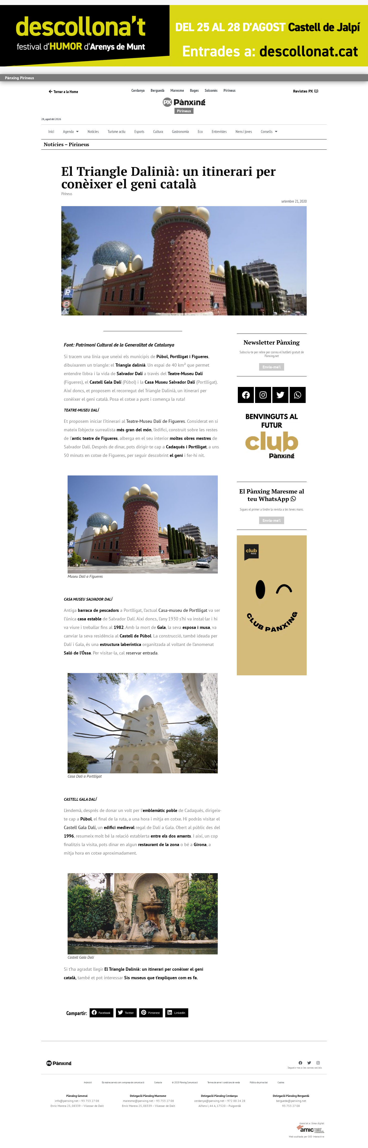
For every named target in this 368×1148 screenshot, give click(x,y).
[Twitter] (280, 395)
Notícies (93, 131)
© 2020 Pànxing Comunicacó (185, 1082)
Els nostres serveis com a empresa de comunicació (123, 1082)
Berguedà (157, 90)
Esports (139, 131)
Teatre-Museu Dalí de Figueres (155, 421)
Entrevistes (219, 131)
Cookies (281, 1082)
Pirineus (230, 90)
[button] (101, 1012)
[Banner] (184, 35)
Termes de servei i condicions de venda (224, 1082)
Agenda (68, 131)
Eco (200, 131)
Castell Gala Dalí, (80, 827)
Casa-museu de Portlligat (182, 610)
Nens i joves (244, 131)
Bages (194, 90)
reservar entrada (141, 653)
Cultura (158, 131)
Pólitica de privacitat (259, 1082)
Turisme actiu (116, 131)
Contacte (158, 1082)
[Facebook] (246, 395)
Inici (51, 131)
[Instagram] (263, 395)
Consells (266, 131)
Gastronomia (180, 131)
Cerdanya (138, 90)
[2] (272, 605)
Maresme (177, 90)
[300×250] (272, 436)
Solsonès (211, 90)
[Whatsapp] (298, 395)
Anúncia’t (88, 1082)
